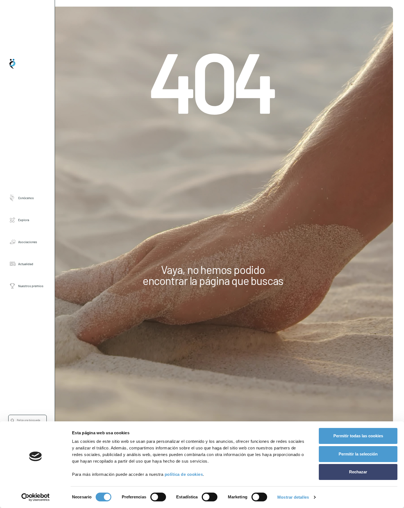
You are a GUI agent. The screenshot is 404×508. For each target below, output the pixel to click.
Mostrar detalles (293, 497)
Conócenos (26, 198)
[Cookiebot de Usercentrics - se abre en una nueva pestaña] (36, 497)
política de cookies (184, 474)
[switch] (158, 497)
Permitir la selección (358, 454)
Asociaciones (27, 242)
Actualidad (25, 264)
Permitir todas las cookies (358, 435)
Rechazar (358, 471)
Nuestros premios (30, 286)
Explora (23, 220)
